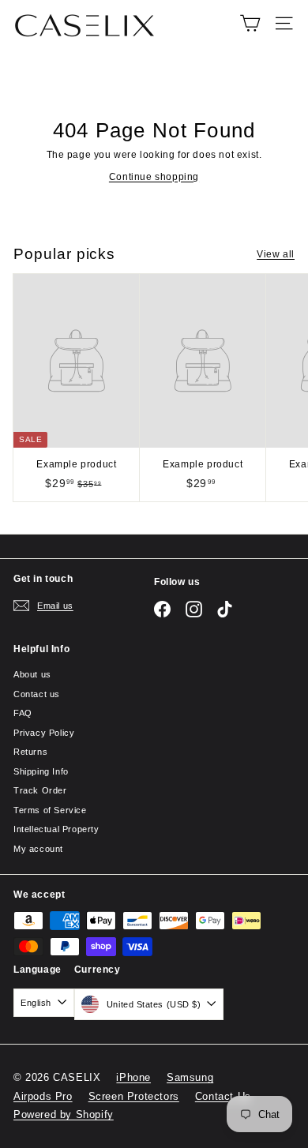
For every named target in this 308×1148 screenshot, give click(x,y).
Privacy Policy (43, 732)
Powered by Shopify (63, 1114)
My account (38, 848)
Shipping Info (41, 771)
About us (32, 674)
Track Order (40, 790)
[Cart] (250, 23)
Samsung (190, 1077)
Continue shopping (154, 176)
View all (276, 254)
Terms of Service (50, 810)
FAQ (22, 713)
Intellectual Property (56, 829)
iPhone (133, 1077)
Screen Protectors (133, 1096)
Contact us (36, 694)
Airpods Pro (43, 1096)
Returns (30, 751)
